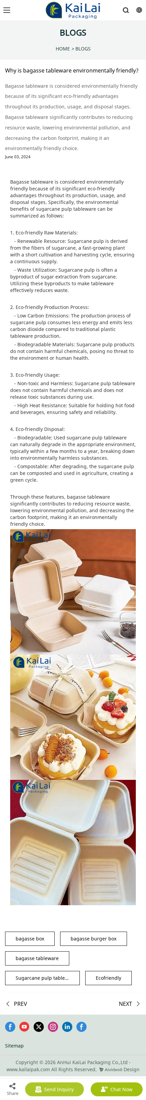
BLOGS (83, 48)
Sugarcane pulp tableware (46, 978)
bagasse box (30, 938)
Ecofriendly (108, 978)
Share (12, 1093)
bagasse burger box (93, 938)
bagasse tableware (37, 958)
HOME (63, 48)
